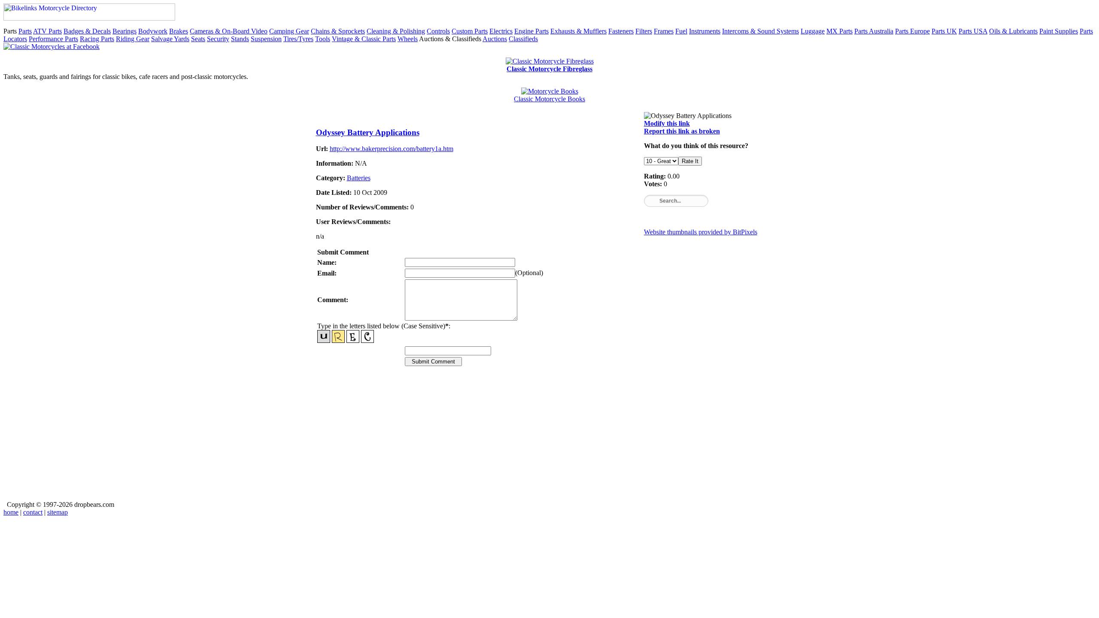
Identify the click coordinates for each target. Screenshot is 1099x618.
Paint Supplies (1058, 31)
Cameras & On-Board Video (228, 31)
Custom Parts (470, 31)
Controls (438, 31)
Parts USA (973, 31)
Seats (198, 38)
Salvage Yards (170, 38)
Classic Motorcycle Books (549, 99)
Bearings (124, 31)
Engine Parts (531, 31)
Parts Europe (912, 31)
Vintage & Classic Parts (364, 38)
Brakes (178, 31)
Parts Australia (873, 31)
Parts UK (944, 31)
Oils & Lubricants (1013, 31)
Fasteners (621, 31)
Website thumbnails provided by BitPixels (700, 232)
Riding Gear (132, 38)
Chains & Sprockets (338, 31)
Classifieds (523, 38)
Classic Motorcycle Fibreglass (549, 69)
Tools (322, 38)
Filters (643, 31)
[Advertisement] (549, 439)
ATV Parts (47, 31)
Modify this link (667, 123)
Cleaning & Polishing (396, 31)
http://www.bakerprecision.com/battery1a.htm (391, 148)
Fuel (681, 31)
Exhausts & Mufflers (578, 31)
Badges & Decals (87, 31)
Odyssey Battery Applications (367, 132)
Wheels (408, 38)
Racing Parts (97, 38)
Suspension (266, 38)
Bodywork (152, 31)
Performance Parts (53, 38)
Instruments (704, 31)
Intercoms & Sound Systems (760, 31)
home (10, 512)
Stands (240, 38)
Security (218, 38)
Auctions (495, 38)
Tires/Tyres (298, 38)
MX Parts (839, 31)
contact (33, 512)
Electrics (501, 31)
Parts (25, 31)
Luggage (813, 31)
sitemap (57, 512)
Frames (664, 31)
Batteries (358, 178)
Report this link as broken (682, 131)
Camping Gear (289, 31)
